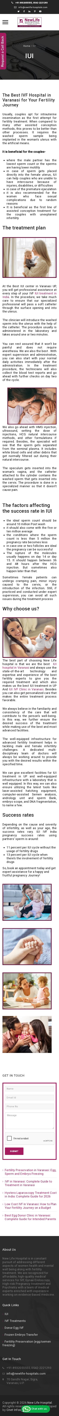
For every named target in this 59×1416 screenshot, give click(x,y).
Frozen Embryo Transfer (21, 1334)
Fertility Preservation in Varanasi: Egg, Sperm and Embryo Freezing (30, 1171)
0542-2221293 (40, 2)
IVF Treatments (15, 1321)
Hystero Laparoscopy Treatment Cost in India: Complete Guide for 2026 (31, 1194)
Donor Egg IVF (14, 1327)
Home (26, 46)
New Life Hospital (39, 1402)
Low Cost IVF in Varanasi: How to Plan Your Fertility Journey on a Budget (31, 1205)
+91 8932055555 (23, 2)
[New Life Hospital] (29, 22)
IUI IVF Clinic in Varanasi (26, 689)
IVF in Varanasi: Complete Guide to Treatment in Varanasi (28, 1183)
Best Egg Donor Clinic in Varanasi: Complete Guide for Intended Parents (30, 1217)
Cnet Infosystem (18, 1410)
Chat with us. (39, 1408)
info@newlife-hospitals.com (33, 7)
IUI (6, 1314)
